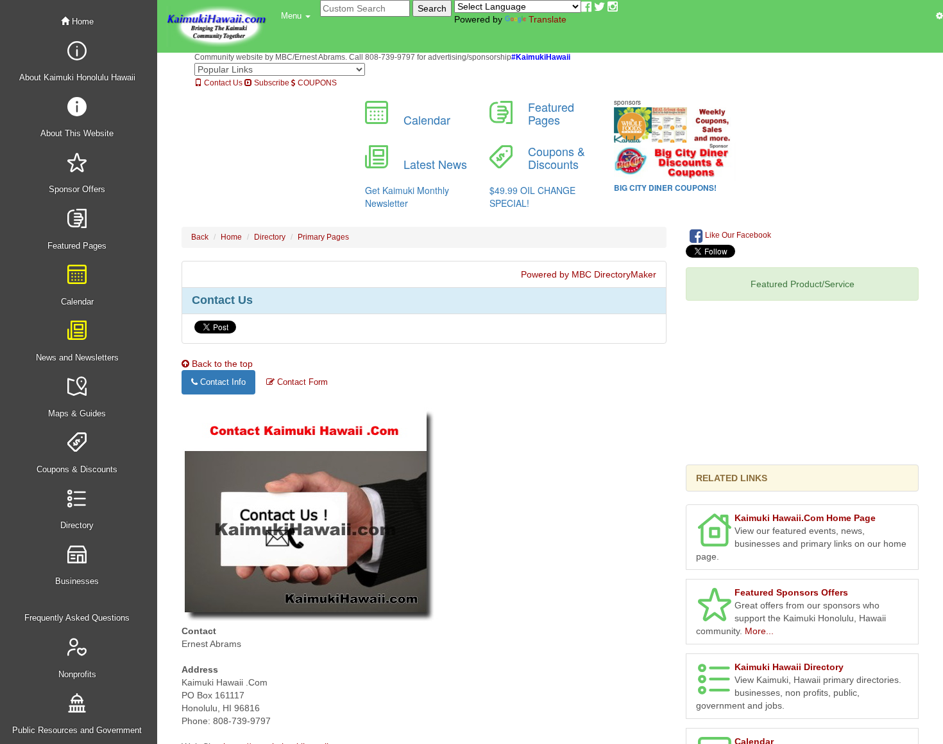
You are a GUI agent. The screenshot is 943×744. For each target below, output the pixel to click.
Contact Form (301, 382)
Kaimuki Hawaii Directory (789, 667)
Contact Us (222, 82)
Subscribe (270, 82)
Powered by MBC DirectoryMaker (588, 274)
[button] (295, 16)
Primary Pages (323, 237)
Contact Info (222, 382)
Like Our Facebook (737, 235)
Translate (547, 19)
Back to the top (221, 364)
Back (199, 237)
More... (759, 631)
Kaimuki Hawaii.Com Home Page (805, 518)
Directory (269, 237)
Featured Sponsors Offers (791, 592)
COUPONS (316, 82)
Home (81, 21)
